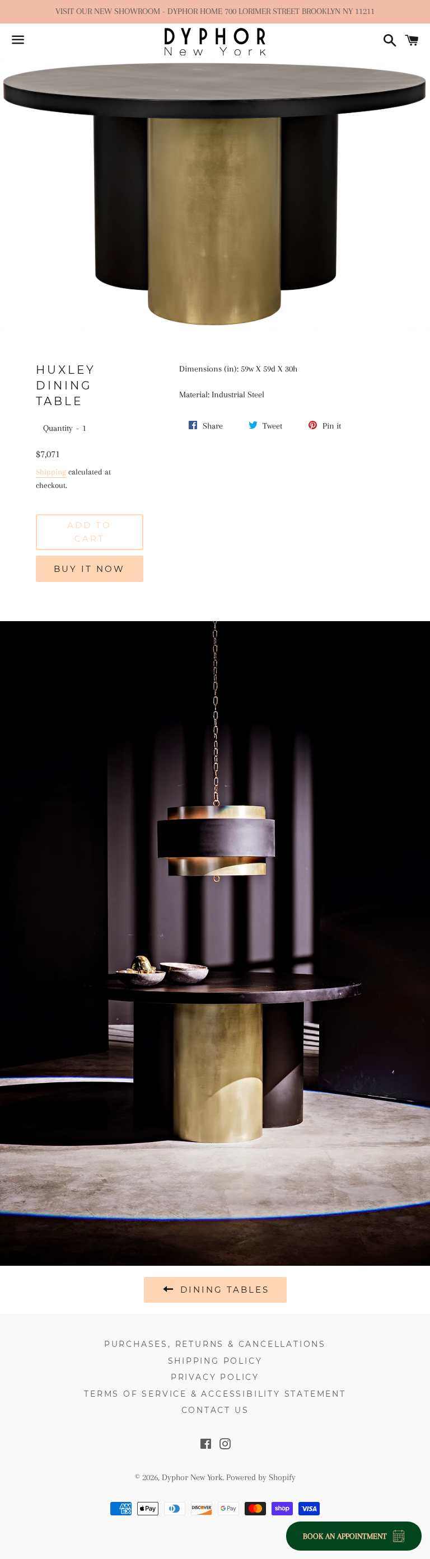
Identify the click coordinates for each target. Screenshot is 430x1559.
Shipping (51, 471)
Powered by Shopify (261, 1477)
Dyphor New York (192, 1477)
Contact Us (215, 1410)
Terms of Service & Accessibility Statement (215, 1394)
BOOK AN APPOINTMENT (345, 1536)
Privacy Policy (215, 1377)
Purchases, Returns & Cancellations (215, 1344)
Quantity (58, 428)
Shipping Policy (215, 1361)
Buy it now (89, 569)
